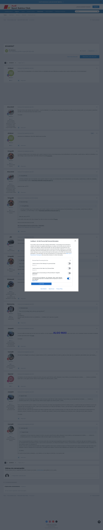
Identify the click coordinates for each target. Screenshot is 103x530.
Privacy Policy (59, 288)
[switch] (69, 263)
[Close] (75, 241)
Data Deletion (44, 288)
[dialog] (51, 265)
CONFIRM (41, 283)
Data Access (51, 288)
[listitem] (51, 260)
